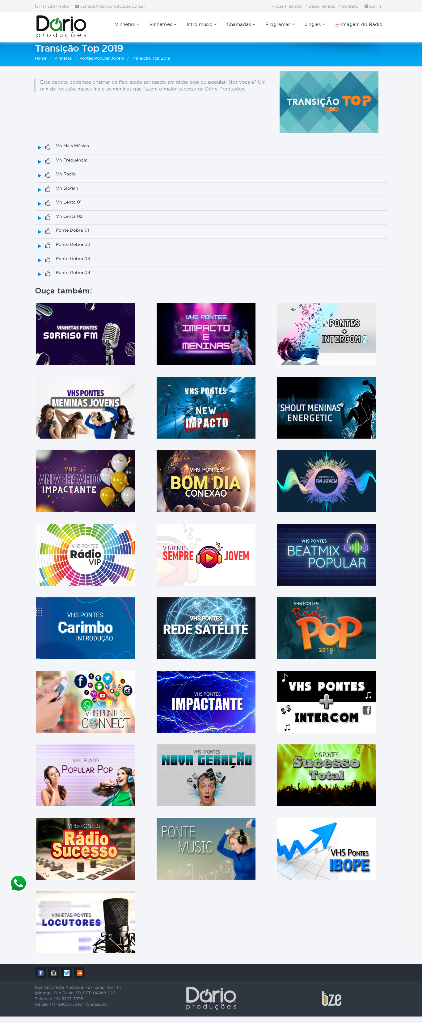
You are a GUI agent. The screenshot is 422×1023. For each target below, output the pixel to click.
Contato (349, 6)
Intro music (200, 24)
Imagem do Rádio (361, 24)
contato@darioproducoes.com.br (112, 6)
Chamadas (239, 24)
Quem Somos (288, 6)
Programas (278, 24)
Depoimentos (321, 6)
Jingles (313, 24)
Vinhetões (161, 24)
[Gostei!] (47, 147)
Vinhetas (125, 24)
